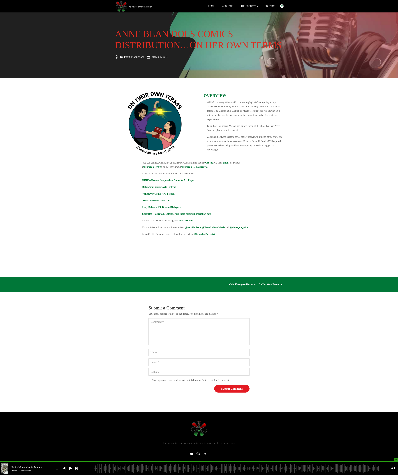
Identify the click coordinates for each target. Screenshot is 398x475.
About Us (227, 6)
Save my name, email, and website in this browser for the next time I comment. (190, 380)
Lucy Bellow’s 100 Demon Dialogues (161, 207)
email (225, 162)
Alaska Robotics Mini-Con (156, 200)
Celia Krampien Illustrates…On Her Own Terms (256, 284)
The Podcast (248, 6)
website (209, 162)
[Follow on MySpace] (192, 452)
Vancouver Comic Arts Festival (158, 193)
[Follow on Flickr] (199, 452)
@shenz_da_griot (239, 227)
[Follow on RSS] (205, 454)
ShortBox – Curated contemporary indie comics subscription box (176, 214)
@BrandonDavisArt (204, 234)
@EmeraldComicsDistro (194, 167)
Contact (270, 6)
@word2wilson (193, 227)
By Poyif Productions (132, 56)
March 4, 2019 (160, 56)
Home (211, 6)
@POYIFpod (185, 220)
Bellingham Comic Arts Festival (159, 187)
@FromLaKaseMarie (213, 227)
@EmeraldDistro (152, 167)
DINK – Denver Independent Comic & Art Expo (168, 180)
